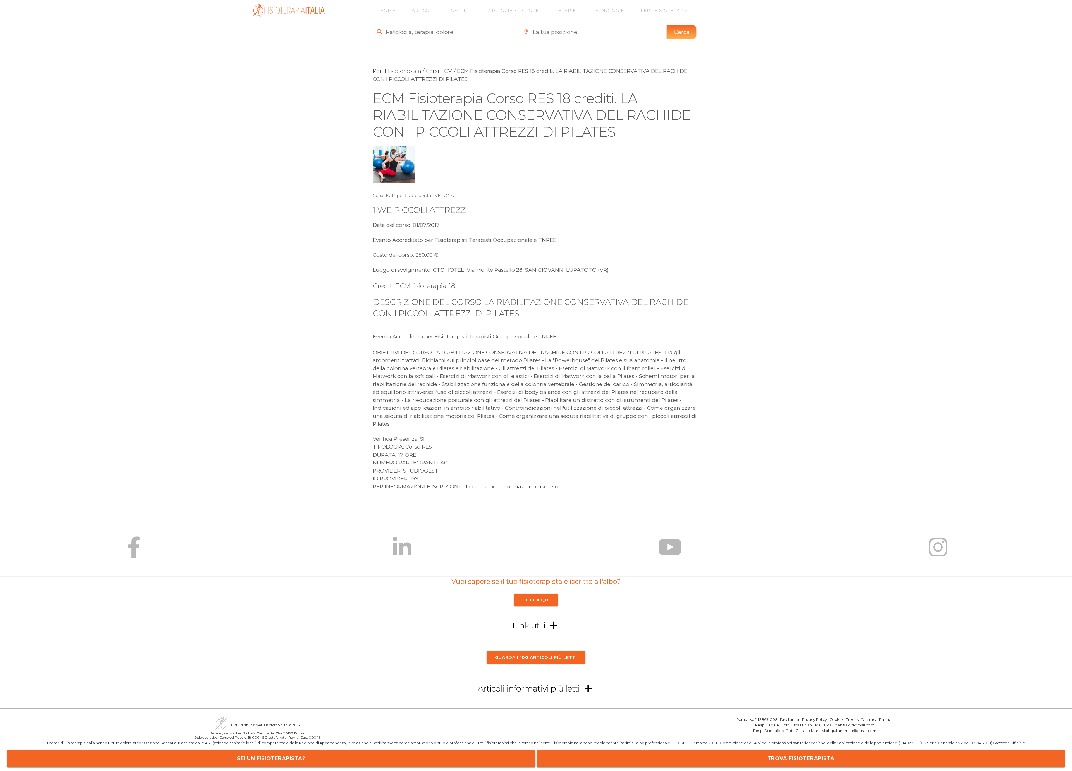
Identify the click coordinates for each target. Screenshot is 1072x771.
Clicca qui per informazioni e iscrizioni (512, 486)
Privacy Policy (814, 719)
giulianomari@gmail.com (853, 730)
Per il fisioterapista (397, 71)
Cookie (836, 719)
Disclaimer (790, 719)
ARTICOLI (423, 10)
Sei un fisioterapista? (271, 758)
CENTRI (460, 10)
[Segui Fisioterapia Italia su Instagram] (938, 551)
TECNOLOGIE (608, 10)
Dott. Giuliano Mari (802, 730)
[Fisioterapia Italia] (288, 15)
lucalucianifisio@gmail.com (849, 725)
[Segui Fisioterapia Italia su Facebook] (134, 551)
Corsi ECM (439, 71)
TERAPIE (566, 10)
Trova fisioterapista (800, 758)
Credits (852, 719)
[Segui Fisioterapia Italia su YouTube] (670, 551)
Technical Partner (877, 719)
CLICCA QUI (536, 600)
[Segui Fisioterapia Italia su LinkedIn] (402, 551)
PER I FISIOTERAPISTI (666, 10)
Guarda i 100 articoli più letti (536, 657)
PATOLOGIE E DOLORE (512, 10)
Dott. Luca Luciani (797, 725)
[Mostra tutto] (553, 626)
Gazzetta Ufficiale (1009, 743)
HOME (387, 10)
